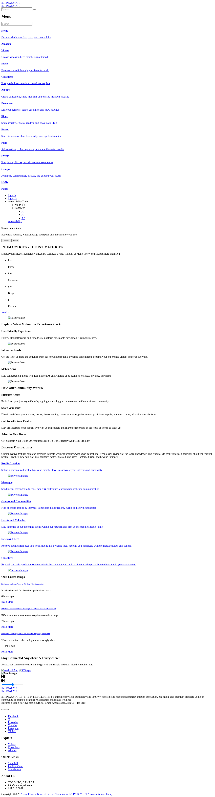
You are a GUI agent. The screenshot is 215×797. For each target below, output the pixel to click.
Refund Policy (105, 794)
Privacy (32, 794)
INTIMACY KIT (10, 2)
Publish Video (15, 766)
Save (15, 240)
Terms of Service (46, 794)
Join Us (5, 312)
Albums (12, 750)
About (24, 794)
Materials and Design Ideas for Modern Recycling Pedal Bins (25, 634)
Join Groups (14, 769)
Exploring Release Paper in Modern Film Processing (22, 584)
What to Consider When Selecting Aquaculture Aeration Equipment (28, 609)
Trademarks (61, 794)
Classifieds (13, 747)
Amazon (92, 794)
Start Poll (13, 763)
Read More (7, 601)
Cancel (6, 240)
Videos (11, 744)
